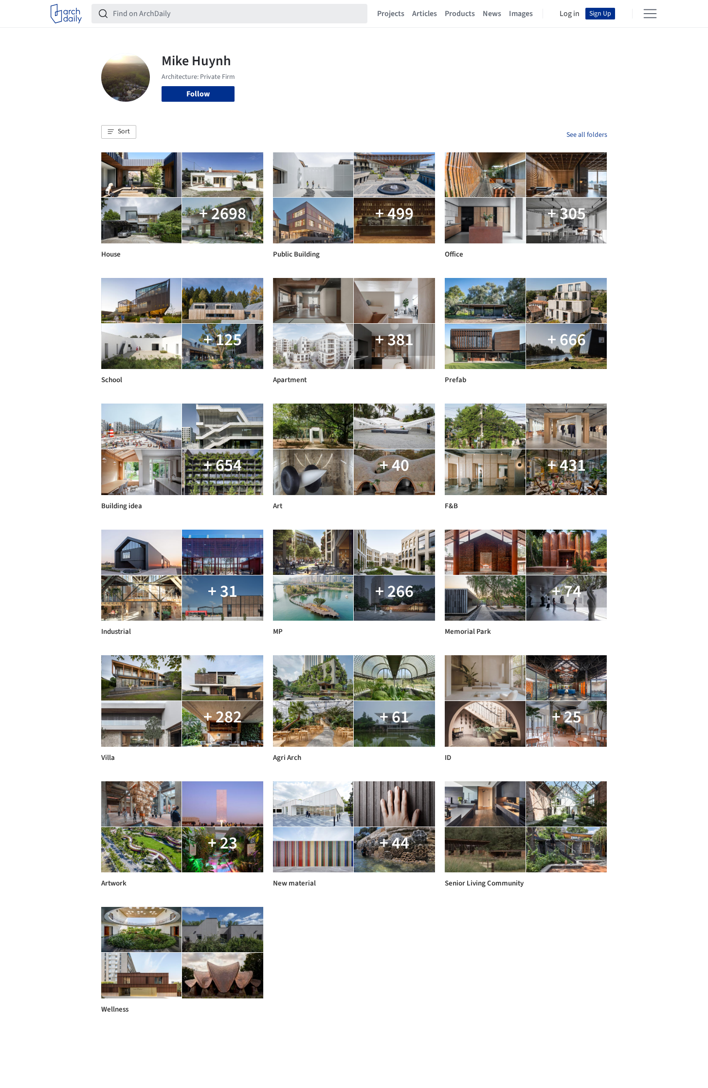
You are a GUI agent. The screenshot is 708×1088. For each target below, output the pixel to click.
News (492, 13)
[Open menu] (650, 13)
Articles (424, 13)
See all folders (586, 134)
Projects (390, 13)
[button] (118, 132)
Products (460, 13)
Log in (570, 13)
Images (521, 13)
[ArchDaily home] (66, 13)
